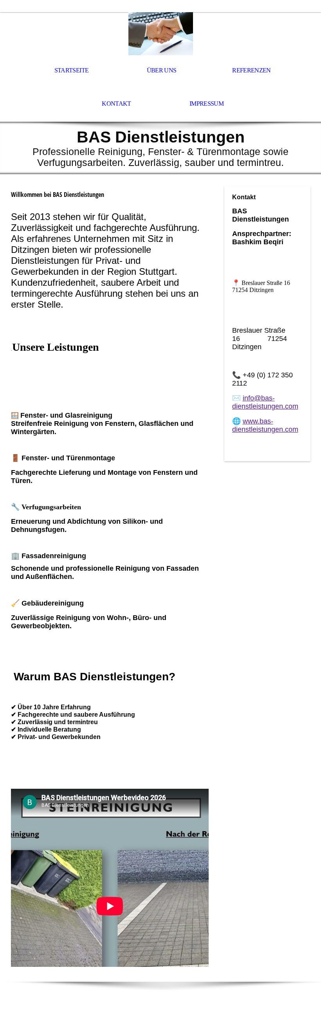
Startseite (71, 70)
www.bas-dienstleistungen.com (265, 425)
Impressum (206, 103)
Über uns (162, 70)
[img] (160, 33)
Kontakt (116, 103)
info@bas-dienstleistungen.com (265, 402)
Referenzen (251, 70)
